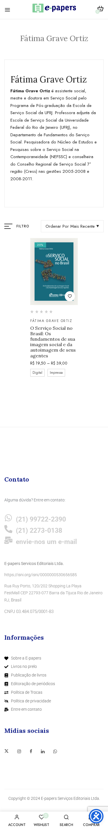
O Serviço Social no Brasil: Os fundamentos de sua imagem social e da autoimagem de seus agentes (53, 342)
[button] (100, 9)
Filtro (22, 226)
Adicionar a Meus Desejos (70, 296)
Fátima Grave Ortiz (51, 320)
